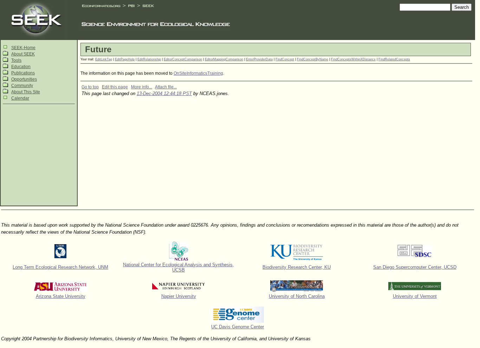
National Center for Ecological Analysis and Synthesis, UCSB (178, 267)
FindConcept (284, 59)
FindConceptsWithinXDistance (353, 59)
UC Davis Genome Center (237, 326)
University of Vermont (415, 296)
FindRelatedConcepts (394, 59)
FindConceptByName (312, 59)
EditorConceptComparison (183, 59)
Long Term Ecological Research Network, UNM (60, 267)
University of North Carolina (297, 296)
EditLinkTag (103, 59)
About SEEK (23, 54)
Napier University (178, 296)
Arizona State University (60, 296)
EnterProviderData (259, 59)
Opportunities (24, 79)
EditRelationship (149, 59)
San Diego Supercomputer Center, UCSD (414, 267)
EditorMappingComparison (224, 59)
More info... (141, 87)
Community (22, 85)
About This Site (25, 91)
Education (21, 66)
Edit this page (115, 87)
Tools (16, 60)
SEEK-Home (23, 47)
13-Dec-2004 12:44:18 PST (164, 93)
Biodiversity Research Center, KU (296, 267)
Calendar (20, 98)
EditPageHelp (125, 59)
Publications (23, 73)
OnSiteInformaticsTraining (198, 73)
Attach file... (166, 87)
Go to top (90, 87)
